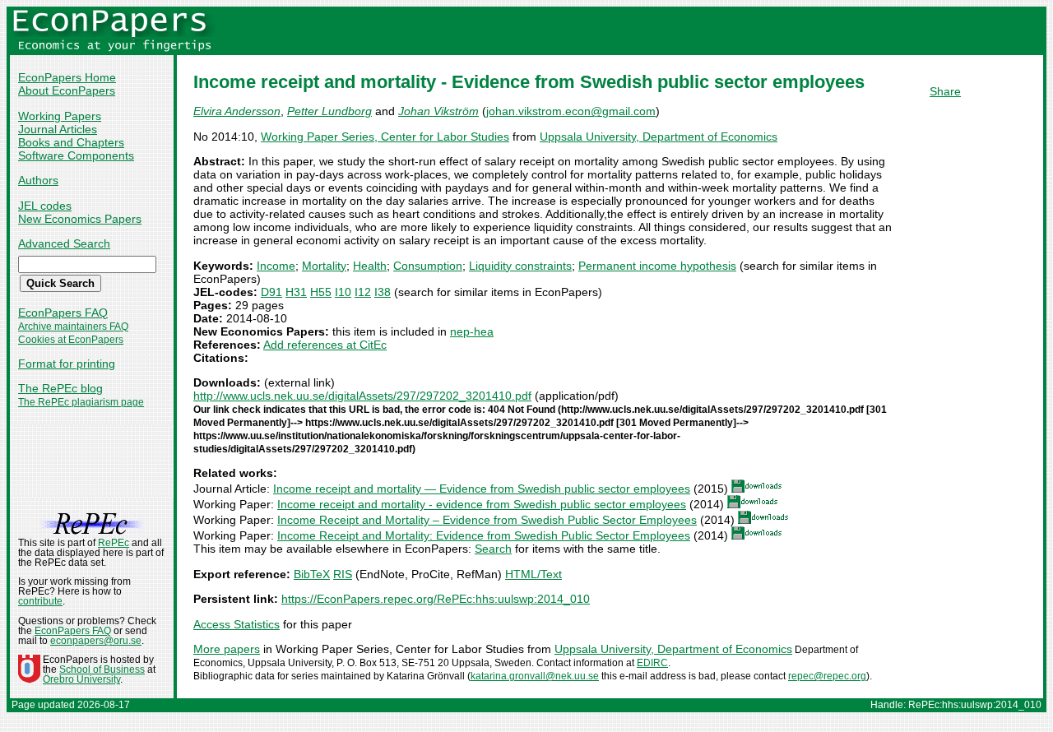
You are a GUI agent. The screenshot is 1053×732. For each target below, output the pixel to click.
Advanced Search (64, 243)
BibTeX (312, 574)
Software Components (76, 155)
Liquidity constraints (520, 265)
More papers (226, 649)
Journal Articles (57, 129)
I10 (343, 292)
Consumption (427, 265)
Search (493, 548)
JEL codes (45, 205)
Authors (38, 180)
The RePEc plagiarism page (81, 402)
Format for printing (66, 363)
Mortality (324, 265)
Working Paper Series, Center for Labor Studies (385, 136)
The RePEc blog (60, 388)
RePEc (113, 543)
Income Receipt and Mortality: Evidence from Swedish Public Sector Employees (483, 535)
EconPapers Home (67, 77)
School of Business (102, 669)
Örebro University (81, 679)
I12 (363, 292)
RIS (342, 574)
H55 (321, 292)
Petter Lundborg (329, 111)
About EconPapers (66, 90)
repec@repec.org (827, 676)
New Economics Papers (79, 218)
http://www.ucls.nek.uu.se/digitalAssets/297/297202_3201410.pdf (362, 395)
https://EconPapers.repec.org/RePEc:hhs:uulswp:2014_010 (435, 598)
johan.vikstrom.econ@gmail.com (571, 111)
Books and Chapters (71, 142)
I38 (382, 292)
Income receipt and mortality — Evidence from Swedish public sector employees (481, 488)
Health (370, 265)
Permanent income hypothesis (657, 265)
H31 (296, 292)
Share (945, 91)
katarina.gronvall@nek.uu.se (535, 676)
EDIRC (652, 663)
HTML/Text (533, 574)
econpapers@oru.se (95, 641)
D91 (271, 292)
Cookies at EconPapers (70, 340)
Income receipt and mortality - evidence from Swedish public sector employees (481, 504)
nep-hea (472, 331)
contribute (40, 601)
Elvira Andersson (237, 111)
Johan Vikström (438, 111)
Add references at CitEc (325, 344)
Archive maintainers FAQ (73, 326)
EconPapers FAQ (63, 312)
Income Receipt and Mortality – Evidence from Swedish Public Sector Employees (487, 519)
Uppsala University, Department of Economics (658, 136)
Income (276, 265)
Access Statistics (236, 624)
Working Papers (59, 116)
